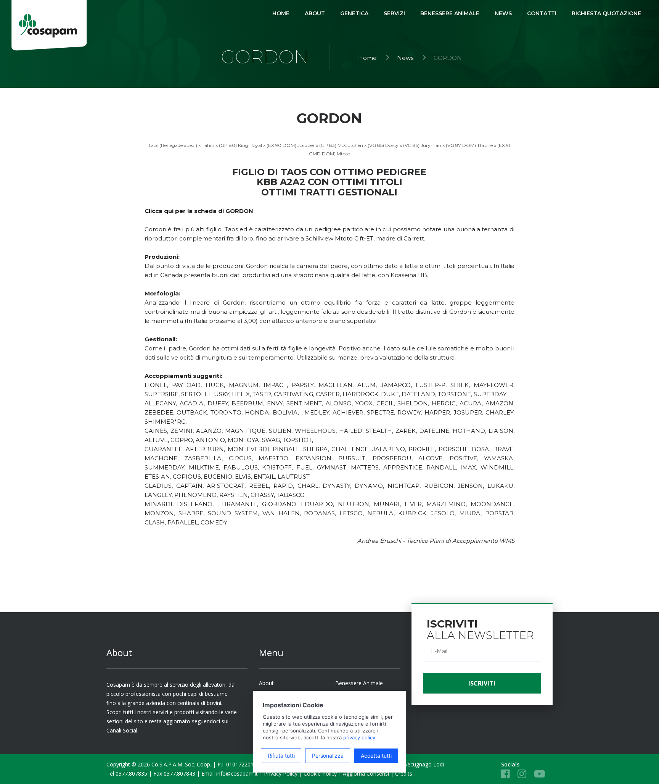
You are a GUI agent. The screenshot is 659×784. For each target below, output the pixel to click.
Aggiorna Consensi (366, 773)
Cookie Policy (320, 773)
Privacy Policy (280, 773)
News (405, 57)
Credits (403, 773)
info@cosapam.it (237, 773)
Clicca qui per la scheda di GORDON (199, 211)
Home (367, 57)
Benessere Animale (359, 683)
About (266, 683)
